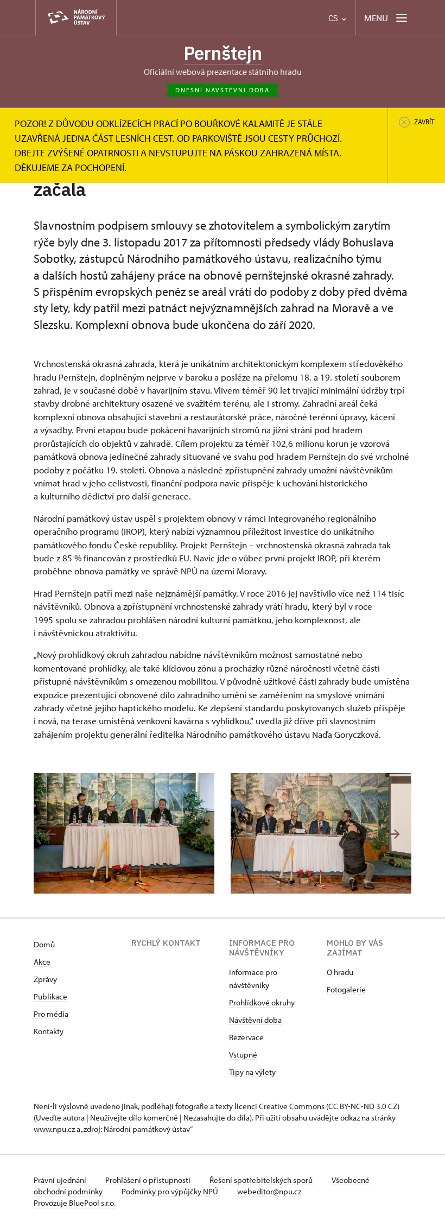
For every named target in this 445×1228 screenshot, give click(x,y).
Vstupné (243, 1054)
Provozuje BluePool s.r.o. (75, 1203)
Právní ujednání (61, 1180)
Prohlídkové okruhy (262, 1002)
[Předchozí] (51, 834)
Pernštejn (222, 53)
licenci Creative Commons (279, 1106)
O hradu (340, 972)
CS (334, 18)
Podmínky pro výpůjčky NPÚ (171, 1191)
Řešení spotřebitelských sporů (261, 1180)
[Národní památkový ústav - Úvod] (76, 17)
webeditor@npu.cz (269, 1191)
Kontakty (48, 1031)
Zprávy (45, 979)
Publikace (50, 996)
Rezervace (246, 1037)
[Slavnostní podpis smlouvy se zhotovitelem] (124, 833)
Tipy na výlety (252, 1072)
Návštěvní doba (255, 1020)
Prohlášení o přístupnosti (148, 1180)
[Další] (394, 834)
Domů (44, 944)
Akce (42, 962)
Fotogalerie (346, 989)
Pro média (51, 1014)
